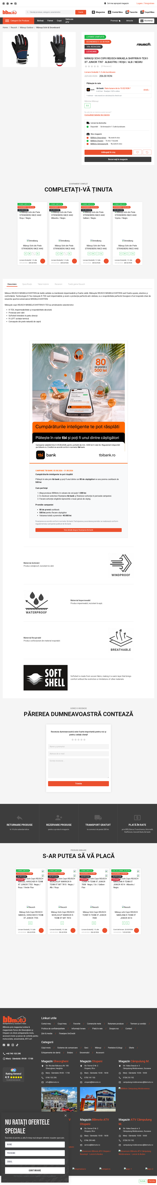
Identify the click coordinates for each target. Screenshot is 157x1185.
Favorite (76, 1024)
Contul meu (46, 1024)
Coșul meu (62, 1024)
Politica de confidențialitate (53, 1028)
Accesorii (100, 1052)
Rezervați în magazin (118, 159)
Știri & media (46, 1033)
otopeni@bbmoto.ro (92, 1082)
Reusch (14, 27)
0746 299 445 (89, 1140)
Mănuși (98, 1048)
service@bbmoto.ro (92, 1145)
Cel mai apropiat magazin (118, 3)
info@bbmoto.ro (52, 1082)
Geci (86, 1048)
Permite (152, 1181)
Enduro (70, 1052)
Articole (129, 20)
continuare (35, 1170)
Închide (142, 1181)
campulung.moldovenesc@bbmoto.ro (138, 1082)
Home (5, 27)
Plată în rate (97, 1028)
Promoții (114, 20)
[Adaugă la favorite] (137, 152)
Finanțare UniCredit (67, 1033)
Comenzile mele (94, 1024)
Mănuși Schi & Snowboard (48, 27)
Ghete (131, 1048)
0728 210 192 (128, 1078)
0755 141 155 (89, 1078)
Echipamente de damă (50, 1052)
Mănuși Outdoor (26, 27)
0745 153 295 (51, 1078)
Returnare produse (116, 1024)
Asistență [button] (148, 20)
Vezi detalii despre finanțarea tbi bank (78, 530)
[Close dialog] (65, 1115)
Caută (80, 12)
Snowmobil (84, 1052)
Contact (128, 1028)
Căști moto (46, 1048)
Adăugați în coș (108, 152)
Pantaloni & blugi (115, 1048)
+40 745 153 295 (13, 1053)
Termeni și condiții (138, 1024)
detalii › (146, 90)
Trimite (78, 783)
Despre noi (114, 1028)
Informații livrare (78, 1028)
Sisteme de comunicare (67, 1048)
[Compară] (147, 152)
